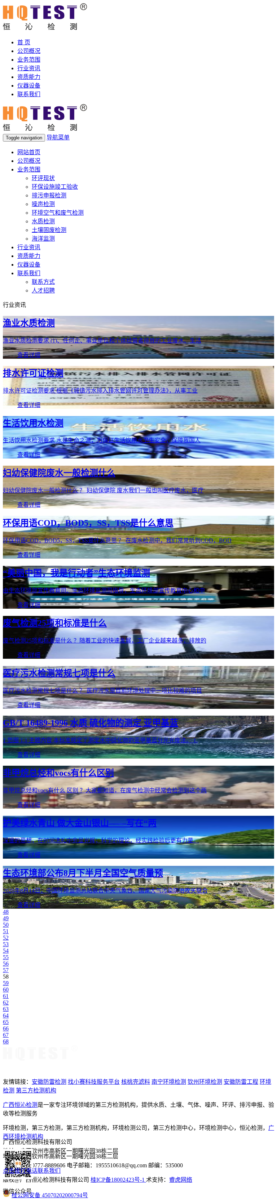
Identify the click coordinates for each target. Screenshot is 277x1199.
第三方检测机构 (36, 1090)
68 (6, 1041)
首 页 (23, 42)
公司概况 (28, 51)
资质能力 (28, 77)
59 (6, 983)
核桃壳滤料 (135, 1082)
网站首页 (28, 152)
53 (6, 944)
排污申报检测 (49, 195)
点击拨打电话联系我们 (32, 1171)
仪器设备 (28, 85)
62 (6, 1002)
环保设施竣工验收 (55, 187)
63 (6, 1009)
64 (6, 1015)
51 (6, 931)
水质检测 (43, 221)
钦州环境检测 (205, 1082)
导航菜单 (58, 137)
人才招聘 (43, 290)
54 (6, 951)
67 (6, 1035)
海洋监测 (43, 239)
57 (6, 970)
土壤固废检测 (49, 230)
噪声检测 (43, 204)
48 (6, 912)
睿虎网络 (180, 1180)
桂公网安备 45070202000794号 (50, 1195)
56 (6, 964)
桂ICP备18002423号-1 (118, 1180)
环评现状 (43, 178)
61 (6, 996)
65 (6, 1022)
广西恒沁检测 (20, 1105)
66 (6, 1028)
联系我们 (28, 94)
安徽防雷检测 (49, 1082)
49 (6, 918)
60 (6, 990)
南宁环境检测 (168, 1082)
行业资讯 (28, 68)
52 (6, 938)
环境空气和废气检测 (58, 213)
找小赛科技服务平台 (94, 1082)
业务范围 (28, 60)
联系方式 (43, 282)
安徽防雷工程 (241, 1082)
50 (6, 925)
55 (6, 957)
